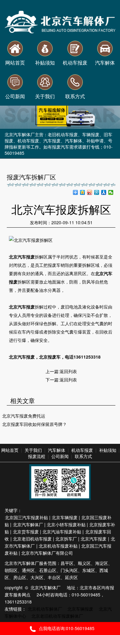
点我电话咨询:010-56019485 (66, 628)
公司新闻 (60, 456)
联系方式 (83, 456)
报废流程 (36, 456)
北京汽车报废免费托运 (23, 416)
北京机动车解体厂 (45, 609)
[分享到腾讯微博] (96, 192)
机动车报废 (82, 450)
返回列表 (68, 371)
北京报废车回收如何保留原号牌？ (34, 424)
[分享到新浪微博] (89, 192)
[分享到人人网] (103, 192)
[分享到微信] (111, 192)
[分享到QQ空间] (82, 192)
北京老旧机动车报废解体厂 (57, 616)
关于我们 (33, 450)
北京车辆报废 (80, 609)
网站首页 (9, 450)
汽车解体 (56, 450)
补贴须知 (107, 450)
